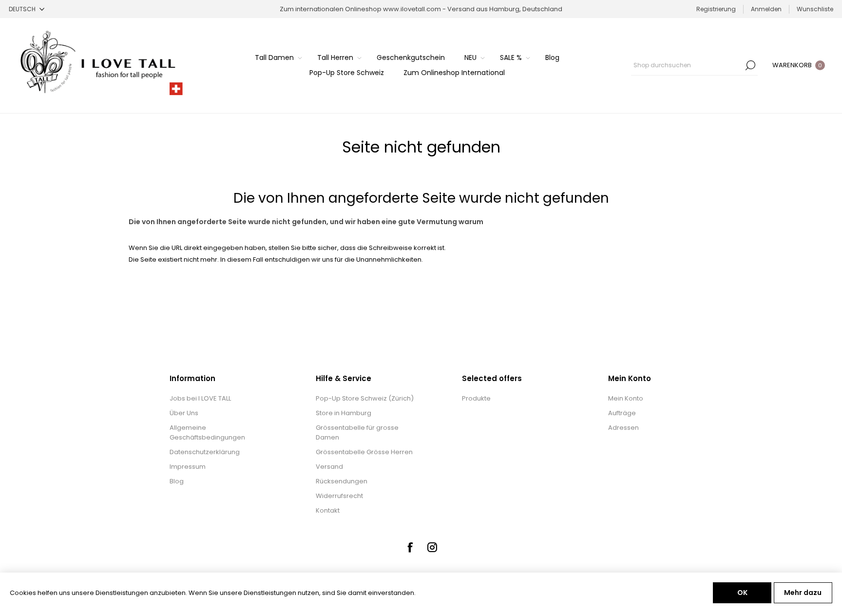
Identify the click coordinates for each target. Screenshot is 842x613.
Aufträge (622, 413)
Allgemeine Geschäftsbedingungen (207, 432)
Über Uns (184, 413)
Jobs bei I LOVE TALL (200, 398)
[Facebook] (410, 547)
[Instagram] (432, 547)
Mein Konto (625, 398)
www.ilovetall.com (412, 9)
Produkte (476, 398)
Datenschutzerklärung (205, 452)
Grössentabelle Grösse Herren (364, 452)
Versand (329, 466)
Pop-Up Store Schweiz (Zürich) (365, 398)
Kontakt (328, 510)
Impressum (188, 466)
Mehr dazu (803, 592)
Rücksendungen (341, 481)
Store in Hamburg (343, 413)
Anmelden (766, 9)
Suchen (750, 65)
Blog (177, 481)
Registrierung (716, 9)
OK (742, 592)
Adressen (623, 427)
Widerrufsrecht (339, 495)
